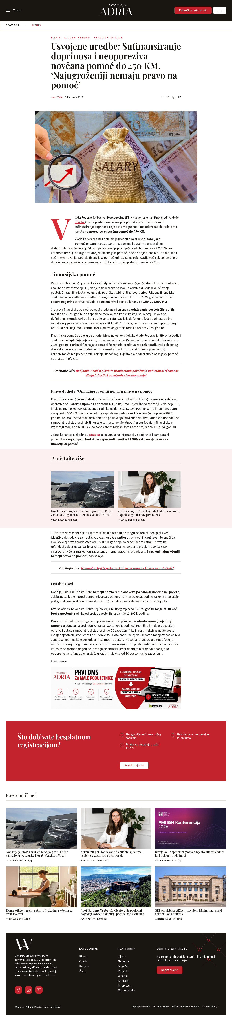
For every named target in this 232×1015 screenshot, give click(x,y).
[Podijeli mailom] (179, 97)
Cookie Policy (209, 1006)
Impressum (125, 985)
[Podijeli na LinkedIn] (168, 97)
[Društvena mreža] (18, 990)
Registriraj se (169, 970)
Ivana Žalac (57, 97)
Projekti (123, 971)
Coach (83, 961)
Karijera (84, 966)
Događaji (123, 966)
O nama (123, 976)
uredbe (80, 222)
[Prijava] (219, 10)
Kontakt (123, 980)
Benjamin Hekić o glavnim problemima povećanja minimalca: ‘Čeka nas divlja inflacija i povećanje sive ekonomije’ (127, 373)
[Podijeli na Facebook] (162, 97)
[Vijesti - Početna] (116, 10)
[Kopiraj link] (173, 97)
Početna (13, 25)
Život (82, 971)
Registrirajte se (134, 765)
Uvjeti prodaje (161, 1006)
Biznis (36, 25)
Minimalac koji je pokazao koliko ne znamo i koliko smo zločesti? (127, 568)
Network (123, 961)
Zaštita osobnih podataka (186, 1006)
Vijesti (122, 956)
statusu (95, 435)
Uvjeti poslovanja (141, 1006)
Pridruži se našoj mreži (193, 10)
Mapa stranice (127, 990)
